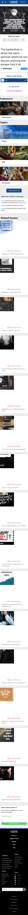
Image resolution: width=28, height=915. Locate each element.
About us (14, 835)
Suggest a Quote (14, 838)
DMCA (14, 911)
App (14, 847)
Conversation (6, 183)
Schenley (3, 208)
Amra (2, 201)
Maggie (3, 205)
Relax (3, 162)
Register (14, 841)
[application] (14, 80)
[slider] (15, 80)
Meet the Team (14, 899)
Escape (4, 141)
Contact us (14, 902)
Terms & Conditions (14, 908)
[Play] (2, 80)
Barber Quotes (6, 117)
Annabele (23, 202)
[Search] (24, 889)
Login (14, 844)
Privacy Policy (14, 905)
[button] (2, 2)
